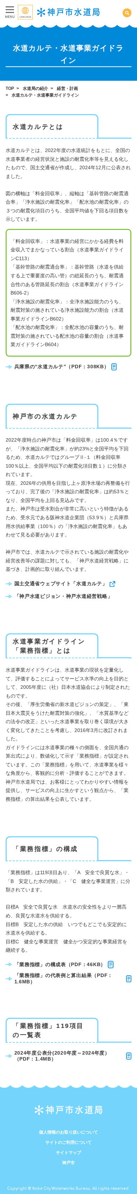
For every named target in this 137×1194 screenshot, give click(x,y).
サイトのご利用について (68, 1142)
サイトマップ (68, 1152)
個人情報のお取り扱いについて (68, 1132)
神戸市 (68, 1162)
